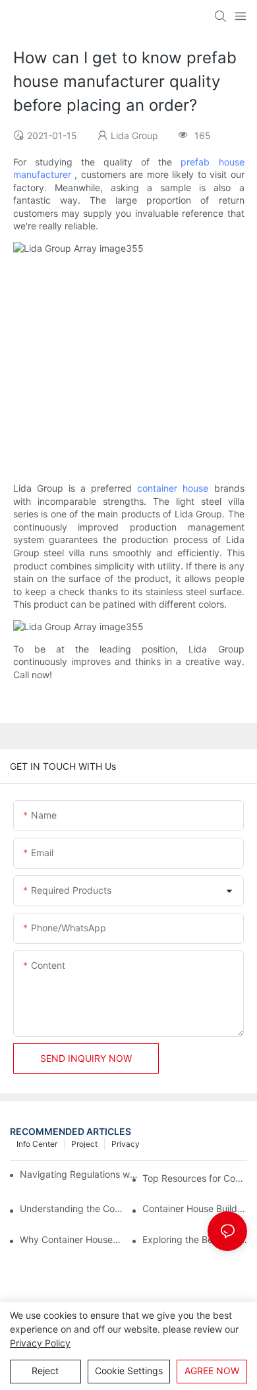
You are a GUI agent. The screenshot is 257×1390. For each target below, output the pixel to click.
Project (84, 1144)
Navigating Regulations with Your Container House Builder (79, 1174)
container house (172, 488)
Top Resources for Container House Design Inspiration (194, 1178)
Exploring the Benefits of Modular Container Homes (194, 1239)
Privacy (125, 1144)
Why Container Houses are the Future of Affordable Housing (72, 1239)
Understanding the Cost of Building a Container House (72, 1208)
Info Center (36, 1144)
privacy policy (40, 1342)
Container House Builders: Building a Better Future (194, 1208)
